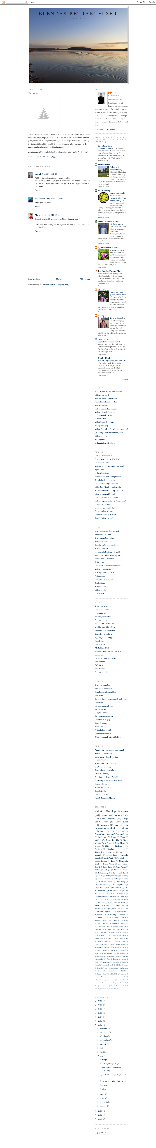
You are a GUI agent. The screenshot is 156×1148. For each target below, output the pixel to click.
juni (102, 1052)
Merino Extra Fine (101, 899)
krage (96, 977)
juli (102, 1048)
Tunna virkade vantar (103, 688)
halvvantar (107, 971)
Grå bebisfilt (100, 644)
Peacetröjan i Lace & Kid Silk (107, 459)
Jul (109, 938)
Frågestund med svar (106, 148)
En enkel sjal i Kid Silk (104, 507)
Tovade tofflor (100, 791)
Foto (102, 935)
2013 (100, 1020)
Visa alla (125, 379)
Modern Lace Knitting (102, 947)
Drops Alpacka (107, 818)
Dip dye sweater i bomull (105, 494)
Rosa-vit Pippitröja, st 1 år (105, 763)
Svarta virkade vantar (103, 753)
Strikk (97, 905)
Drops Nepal (120, 843)
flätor (107, 846)
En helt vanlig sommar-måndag (116, 168)
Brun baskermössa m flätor (105, 692)
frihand (99, 968)
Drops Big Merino (118, 885)
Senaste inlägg (34, 278)
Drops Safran (103, 932)
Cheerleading (120, 881)
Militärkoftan (100, 418)
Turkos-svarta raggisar (104, 716)
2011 (100, 1110)
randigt (116, 879)
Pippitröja (104, 824)
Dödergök (102, 315)
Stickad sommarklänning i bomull (109, 490)
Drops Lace (105, 831)
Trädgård (118, 905)
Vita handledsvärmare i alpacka (108, 565)
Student (107, 905)
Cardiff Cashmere (102, 923)
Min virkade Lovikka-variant (107, 531)
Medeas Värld (104, 164)
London (123, 941)
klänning (125, 876)
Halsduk (122, 893)
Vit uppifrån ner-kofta (104, 705)
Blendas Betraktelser (78, 13)
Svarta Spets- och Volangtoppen (108, 476)
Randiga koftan (101, 439)
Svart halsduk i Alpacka (104, 518)
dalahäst (118, 965)
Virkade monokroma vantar (106, 398)
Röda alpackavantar (103, 606)
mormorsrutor (114, 977)
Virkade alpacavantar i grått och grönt (110, 500)
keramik (98, 855)
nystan (112, 980)
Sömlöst (118, 956)
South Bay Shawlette (103, 633)
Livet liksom (114, 250)
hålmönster (99, 914)
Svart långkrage (101, 723)
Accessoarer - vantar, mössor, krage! (109, 749)
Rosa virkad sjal (101, 586)
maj (102, 1055)
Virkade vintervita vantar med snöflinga (111, 466)
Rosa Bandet (112, 902)
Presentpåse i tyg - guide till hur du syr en (118, 293)
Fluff (96, 935)
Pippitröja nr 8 (101, 620)
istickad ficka (101, 974)
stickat (113, 986)
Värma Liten (105, 962)
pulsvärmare (108, 983)
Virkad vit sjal (100, 589)
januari (103, 1106)
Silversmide (122, 950)
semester (125, 879)
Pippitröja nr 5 (101, 672)
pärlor (117, 983)
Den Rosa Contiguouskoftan (106, 483)
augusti (103, 1044)
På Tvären (99, 665)
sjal (116, 824)
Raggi (113, 950)
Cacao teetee (124, 920)
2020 (100, 1001)
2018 (100, 1005)
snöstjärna (104, 986)
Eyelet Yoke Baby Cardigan (106, 497)
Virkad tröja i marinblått (105, 569)
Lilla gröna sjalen (102, 473)
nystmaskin (121, 980)
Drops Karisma (101, 860)
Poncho (125, 870)
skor (96, 986)
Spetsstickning (122, 834)
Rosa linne (99, 641)
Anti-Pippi (99, 695)
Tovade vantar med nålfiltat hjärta (108, 651)
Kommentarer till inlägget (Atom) (55, 284)
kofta (99, 879)
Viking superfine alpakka (113, 908)
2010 (100, 1114)
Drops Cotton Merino (104, 834)
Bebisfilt (98, 849)
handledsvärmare (119, 911)
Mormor (115, 899)
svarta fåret (122, 986)
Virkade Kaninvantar (103, 455)
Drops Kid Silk (112, 840)
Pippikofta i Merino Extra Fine (107, 777)
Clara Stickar (104, 289)
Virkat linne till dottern (104, 422)
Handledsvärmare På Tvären (106, 514)
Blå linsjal (99, 702)
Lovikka (104, 944)
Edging (124, 932)
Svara (37, 190)
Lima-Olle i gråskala (103, 504)
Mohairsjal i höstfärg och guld (107, 551)
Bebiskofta (120, 857)
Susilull (38, 173)
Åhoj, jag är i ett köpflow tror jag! (113, 1081)
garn (106, 968)
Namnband (115, 947)
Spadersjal (120, 831)
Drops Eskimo (99, 929)
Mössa (97, 846)
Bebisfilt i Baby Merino (104, 558)
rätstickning (120, 846)
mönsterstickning (100, 980)
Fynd (109, 935)
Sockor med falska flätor (105, 630)
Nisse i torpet (103, 339)
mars (102, 1098)
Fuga (113, 860)
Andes (97, 920)
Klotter (114, 938)
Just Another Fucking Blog (109, 270)
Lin (123, 849)
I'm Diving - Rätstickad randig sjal (109, 432)
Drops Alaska (108, 864)
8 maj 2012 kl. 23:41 (54, 198)
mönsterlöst (124, 914)
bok (127, 908)
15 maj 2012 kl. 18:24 (50, 215)
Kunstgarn (108, 941)
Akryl (124, 917)
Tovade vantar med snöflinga (107, 544)
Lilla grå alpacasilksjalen (105, 442)
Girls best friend (120, 935)
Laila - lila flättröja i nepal (105, 658)
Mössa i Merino (101, 548)
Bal (109, 920)
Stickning (102, 837)
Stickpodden (121, 953)
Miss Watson (121, 944)
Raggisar (101, 902)
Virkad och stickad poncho (106, 408)
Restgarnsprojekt (104, 873)
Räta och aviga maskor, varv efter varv (112, 360)
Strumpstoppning (100, 956)
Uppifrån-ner (120, 811)
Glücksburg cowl (102, 394)
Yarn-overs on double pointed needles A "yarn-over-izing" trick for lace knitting (118, 197)
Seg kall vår (102, 341)
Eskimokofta (116, 887)
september (104, 1040)
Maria (38, 214)
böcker (100, 876)
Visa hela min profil (105, 129)
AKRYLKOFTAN (102, 647)
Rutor (123, 902)
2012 (100, 1024)
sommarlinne (111, 855)
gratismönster (124, 968)
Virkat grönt (105, 1059)
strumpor (115, 917)
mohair (107, 879)
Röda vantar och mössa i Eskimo (108, 737)
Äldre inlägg (85, 278)
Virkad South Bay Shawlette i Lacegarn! (111, 429)
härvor (126, 971)
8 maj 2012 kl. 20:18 (51, 173)
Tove (108, 959)
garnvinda (113, 968)
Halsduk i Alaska (102, 609)
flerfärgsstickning (112, 876)
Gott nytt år (109, 893)
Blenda (115, 93)
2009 (100, 1118)
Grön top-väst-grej (102, 719)
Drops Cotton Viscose (119, 926)
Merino (116, 870)
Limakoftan (99, 593)
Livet (116, 941)
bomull (125, 873)
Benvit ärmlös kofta (103, 787)
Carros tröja (99, 654)
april (102, 1094)
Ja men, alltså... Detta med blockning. (110, 1069)
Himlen (103, 1089)
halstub (99, 971)
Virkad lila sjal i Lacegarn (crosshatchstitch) (105, 413)
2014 (100, 1016)
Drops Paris (99, 887)
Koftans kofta (121, 815)
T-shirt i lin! (100, 562)
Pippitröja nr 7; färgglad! (105, 637)
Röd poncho (100, 661)
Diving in (125, 923)
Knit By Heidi (104, 357)
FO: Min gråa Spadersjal (110, 1063)
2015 (100, 1013)
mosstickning (111, 914)
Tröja (123, 837)
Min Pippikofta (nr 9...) (104, 572)
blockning (116, 962)
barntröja (116, 873)
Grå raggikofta (101, 784)
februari (103, 1102)
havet (115, 971)
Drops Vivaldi (114, 932)
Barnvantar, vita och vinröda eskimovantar (106, 758)
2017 (100, 1009)
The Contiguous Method (111, 826)
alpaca (125, 827)
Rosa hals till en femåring (105, 480)
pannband (98, 983)
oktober (103, 1036)
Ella (107, 887)
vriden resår (111, 989)
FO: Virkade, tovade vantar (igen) (108, 391)
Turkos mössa (100, 709)
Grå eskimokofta (101, 794)
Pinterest (105, 950)
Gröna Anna (100, 576)
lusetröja (104, 977)
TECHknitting (104, 190)
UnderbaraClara (105, 145)
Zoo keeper (40, 198)
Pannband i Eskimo (103, 534)
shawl (124, 983)
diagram (100, 911)
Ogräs (97, 950)
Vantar (104, 815)
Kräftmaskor (114, 896)
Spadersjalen (100, 583)
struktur (100, 881)
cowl (122, 851)
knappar (123, 974)
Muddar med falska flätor (105, 627)
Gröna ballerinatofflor (104, 730)
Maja (112, 944)
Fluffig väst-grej (101, 425)
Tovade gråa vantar (102, 616)
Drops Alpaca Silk (101, 885)
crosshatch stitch (107, 965)
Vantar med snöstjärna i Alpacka (108, 555)
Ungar (124, 959)
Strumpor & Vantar (102, 462)
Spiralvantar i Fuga (102, 773)
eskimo (126, 965)
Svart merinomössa (102, 685)
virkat (98, 811)
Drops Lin (110, 929)
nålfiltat (98, 840)
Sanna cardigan (115, 318)
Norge (124, 947)
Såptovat (111, 956)
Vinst (96, 962)
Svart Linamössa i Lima (104, 538)
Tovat (113, 837)
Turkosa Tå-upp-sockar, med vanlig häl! (111, 698)
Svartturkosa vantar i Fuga (105, 770)
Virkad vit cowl (101, 435)
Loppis (97, 944)
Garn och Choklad (115, 890)
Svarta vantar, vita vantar (105, 541)
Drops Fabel (107, 867)
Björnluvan (99, 469)
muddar (123, 977)
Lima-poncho (100, 613)
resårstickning (103, 917)
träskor (103, 989)
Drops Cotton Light (103, 926)
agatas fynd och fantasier (108, 247)
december (104, 1028)
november (104, 1032)
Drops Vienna (120, 867)
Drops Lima (122, 821)
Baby (103, 920)
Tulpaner (116, 959)
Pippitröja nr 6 (101, 668)
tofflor (97, 989)
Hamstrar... (104, 1085)
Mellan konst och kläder (108, 221)
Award (109, 881)
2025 (100, 273)
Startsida (59, 278)
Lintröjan (107, 870)
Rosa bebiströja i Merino (105, 797)
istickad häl (113, 974)
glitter (108, 911)
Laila (124, 896)
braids (124, 962)
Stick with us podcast (103, 953)
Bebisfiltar (99, 726)
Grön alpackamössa (103, 733)
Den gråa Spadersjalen (104, 579)
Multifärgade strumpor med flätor (108, 780)
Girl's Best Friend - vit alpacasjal (108, 486)
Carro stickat (115, 923)
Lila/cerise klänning (103, 766)
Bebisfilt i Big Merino (104, 511)
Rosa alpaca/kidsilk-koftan (106, 401)
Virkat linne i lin (101, 405)
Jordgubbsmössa (101, 712)
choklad (97, 965)
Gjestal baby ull (100, 938)
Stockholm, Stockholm (104, 623)
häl (121, 971)
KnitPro (97, 870)
